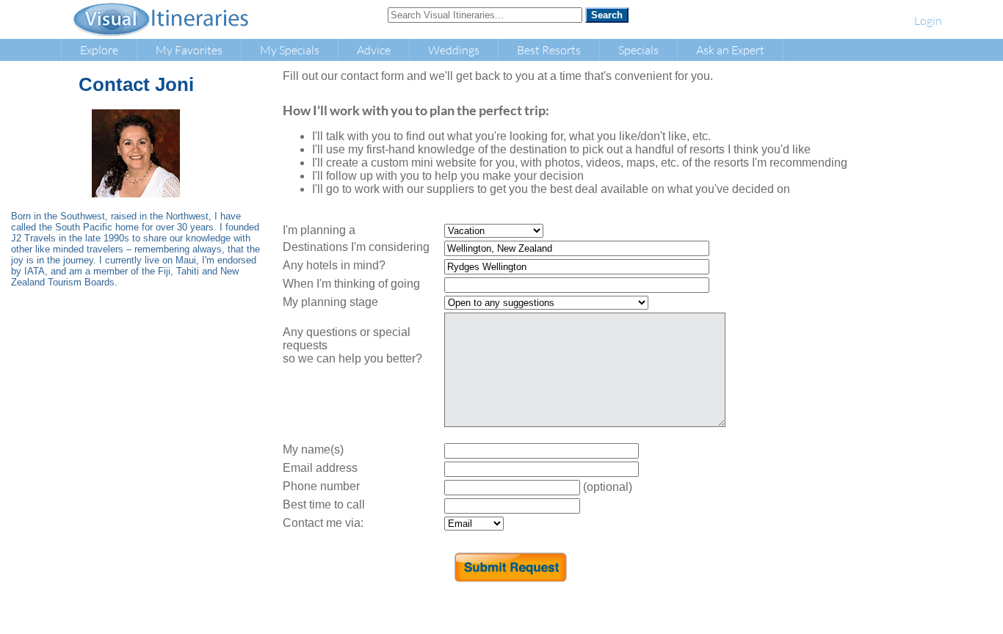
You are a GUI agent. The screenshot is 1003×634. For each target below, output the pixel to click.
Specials (638, 50)
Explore (99, 50)
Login (928, 20)
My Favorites (189, 50)
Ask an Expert (730, 50)
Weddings (453, 50)
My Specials (289, 50)
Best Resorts (549, 50)
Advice (374, 50)
